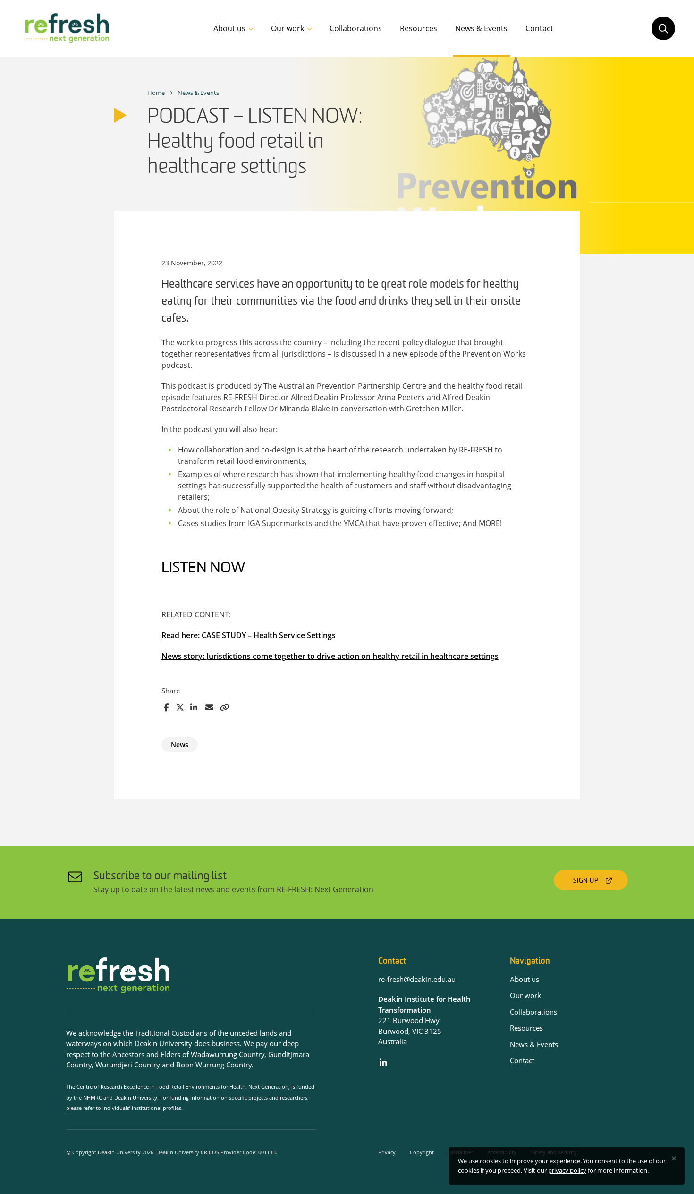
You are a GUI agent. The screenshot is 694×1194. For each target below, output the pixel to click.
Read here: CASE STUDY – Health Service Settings (248, 635)
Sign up (585, 881)
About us (229, 28)
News (179, 744)
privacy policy (567, 1170)
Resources (418, 28)
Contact (539, 28)
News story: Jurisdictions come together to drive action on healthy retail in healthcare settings (330, 656)
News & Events (481, 28)
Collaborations (356, 28)
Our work (287, 28)
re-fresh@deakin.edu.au (417, 979)
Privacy (387, 1152)
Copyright (422, 1152)
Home (156, 92)
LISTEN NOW (203, 568)
